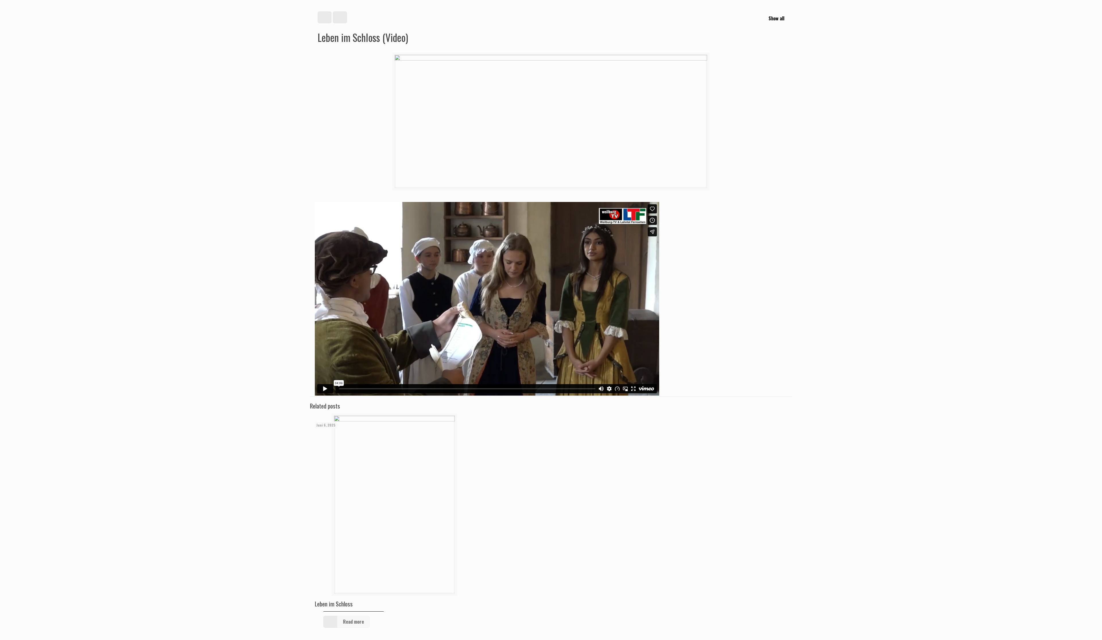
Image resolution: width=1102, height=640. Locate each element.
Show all (776, 18)
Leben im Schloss (334, 603)
